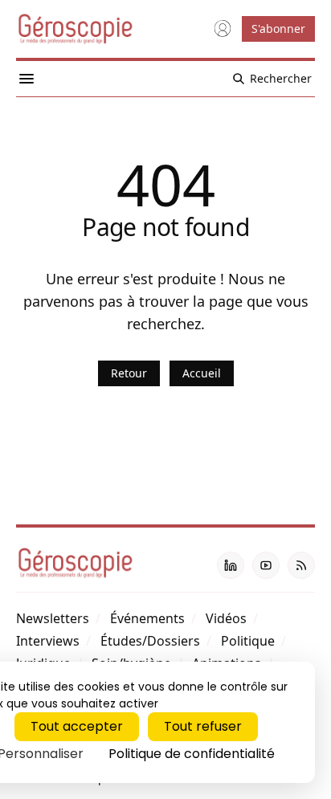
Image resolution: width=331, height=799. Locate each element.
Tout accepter (77, 726)
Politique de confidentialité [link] (191, 753)
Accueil (201, 373)
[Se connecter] (222, 29)
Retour (129, 373)
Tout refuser (203, 726)
